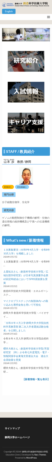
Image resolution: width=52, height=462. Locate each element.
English (9, 11)
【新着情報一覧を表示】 (36, 379)
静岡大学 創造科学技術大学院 (35, 451)
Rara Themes (40, 454)
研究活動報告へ (22, 187)
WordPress (31, 458)
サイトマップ (12, 428)
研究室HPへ (8, 187)
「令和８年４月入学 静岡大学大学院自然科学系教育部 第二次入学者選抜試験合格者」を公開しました (26, 326)
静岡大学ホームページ (17, 437)
